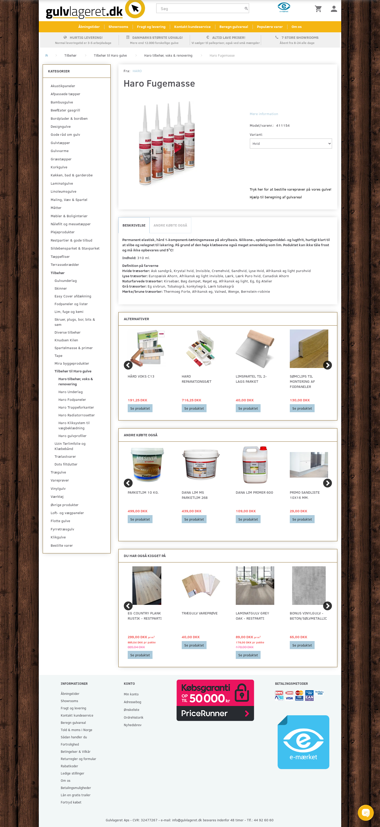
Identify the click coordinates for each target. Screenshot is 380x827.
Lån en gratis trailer (75, 795)
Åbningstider (89, 26)
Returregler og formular (78, 758)
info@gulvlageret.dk (187, 820)
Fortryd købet (71, 802)
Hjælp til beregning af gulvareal (276, 196)
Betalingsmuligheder (76, 787)
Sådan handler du (74, 737)
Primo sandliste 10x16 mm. (305, 495)
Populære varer (270, 26)
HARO (137, 70)
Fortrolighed (70, 744)
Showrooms (118, 26)
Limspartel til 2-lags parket (251, 379)
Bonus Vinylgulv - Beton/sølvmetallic (308, 616)
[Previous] (128, 365)
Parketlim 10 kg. (143, 492)
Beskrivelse (134, 225)
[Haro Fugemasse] (167, 145)
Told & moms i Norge (76, 729)
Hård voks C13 (141, 376)
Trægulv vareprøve (200, 613)
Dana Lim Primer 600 (254, 492)
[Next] (327, 365)
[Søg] (246, 8)
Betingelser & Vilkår (75, 751)
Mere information (264, 113)
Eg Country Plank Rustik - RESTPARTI (145, 616)
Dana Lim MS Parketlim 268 (195, 495)
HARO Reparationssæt (196, 379)
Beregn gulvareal (233, 26)
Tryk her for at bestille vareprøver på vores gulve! (290, 189)
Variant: (256, 134)
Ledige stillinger (72, 773)
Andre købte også (170, 225)
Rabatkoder (69, 766)
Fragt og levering (151, 26)
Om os (297, 26)
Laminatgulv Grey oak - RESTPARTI (252, 616)
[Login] (334, 8)
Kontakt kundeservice (192, 26)
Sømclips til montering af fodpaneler (302, 381)
